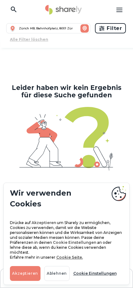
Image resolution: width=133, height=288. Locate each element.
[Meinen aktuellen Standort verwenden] (12, 28)
